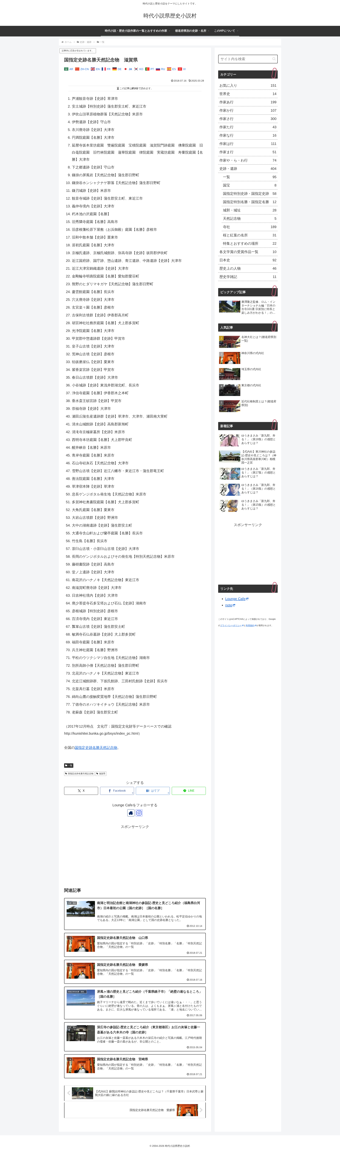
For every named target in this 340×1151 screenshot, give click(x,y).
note (228, 605)
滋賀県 (102, 773)
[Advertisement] (135, 854)
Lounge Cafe (235, 599)
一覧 (70, 765)
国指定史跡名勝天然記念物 (96, 748)
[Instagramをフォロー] (139, 812)
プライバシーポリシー (231, 625)
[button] (274, 59)
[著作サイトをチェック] (130, 812)
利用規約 (250, 625)
